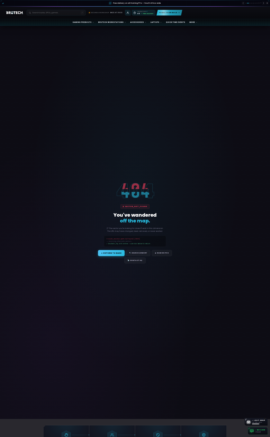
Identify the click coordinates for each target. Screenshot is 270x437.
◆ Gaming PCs (162, 253)
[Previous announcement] (243, 3)
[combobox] (54, 12)
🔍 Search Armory (138, 253)
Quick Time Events (175, 22)
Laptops (154, 22)
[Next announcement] (263, 3)
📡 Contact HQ (135, 260)
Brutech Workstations (111, 22)
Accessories (137, 22)
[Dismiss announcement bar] (267, 3)
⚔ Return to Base (111, 253)
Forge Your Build (169, 13)
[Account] (128, 12)
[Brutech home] (14, 12)
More (192, 22)
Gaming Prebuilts (82, 22)
